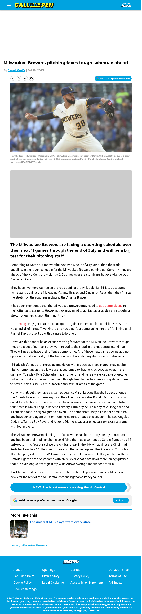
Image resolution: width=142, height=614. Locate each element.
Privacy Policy (79, 576)
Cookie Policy (22, 582)
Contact (75, 570)
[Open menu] (9, 5)
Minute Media (22, 598)
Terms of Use (118, 576)
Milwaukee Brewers (34, 545)
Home (14, 545)
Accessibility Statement (86, 582)
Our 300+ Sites (119, 570)
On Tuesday (18, 324)
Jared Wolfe (16, 70)
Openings (48, 570)
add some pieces (110, 306)
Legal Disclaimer (53, 582)
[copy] (31, 78)
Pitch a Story (50, 576)
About (17, 570)
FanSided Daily (23, 576)
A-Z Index (115, 582)
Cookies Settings (25, 589)
